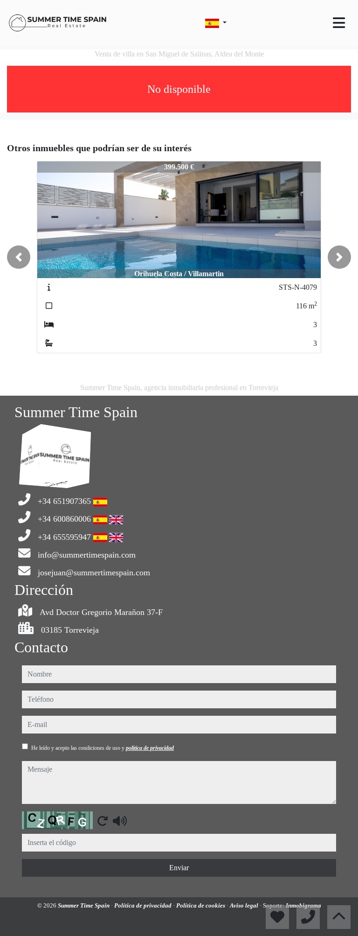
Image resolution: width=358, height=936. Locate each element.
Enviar (179, 868)
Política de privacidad (143, 905)
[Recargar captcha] (102, 820)
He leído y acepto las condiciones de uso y (102, 748)
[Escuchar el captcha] (119, 820)
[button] (18, 257)
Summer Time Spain (84, 905)
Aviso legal (245, 905)
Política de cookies (201, 905)
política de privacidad (150, 748)
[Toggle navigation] (339, 23)
